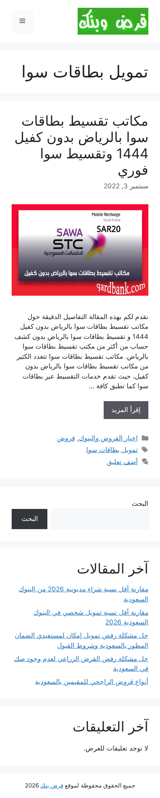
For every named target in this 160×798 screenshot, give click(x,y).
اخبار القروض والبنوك (108, 438)
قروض (66, 438)
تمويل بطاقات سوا (112, 450)
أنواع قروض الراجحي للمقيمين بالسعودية (91, 682)
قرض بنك (51, 785)
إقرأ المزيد (126, 410)
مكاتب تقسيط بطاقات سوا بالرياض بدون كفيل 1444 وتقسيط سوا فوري (81, 145)
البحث (140, 503)
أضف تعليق (122, 462)
